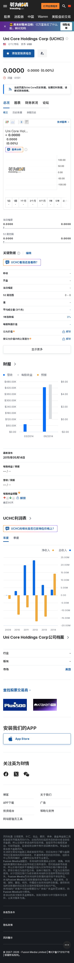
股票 (7, 17)
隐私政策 (8, 924)
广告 (43, 802)
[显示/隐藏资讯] (26, 122)
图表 (17, 103)
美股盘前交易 (61, 17)
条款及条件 (9, 912)
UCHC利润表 (14, 518)
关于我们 (45, 794)
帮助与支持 (47, 810)
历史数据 (17, 112)
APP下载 (8, 802)
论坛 (46, 103)
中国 (31, 17)
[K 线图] (7, 122)
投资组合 (8, 810)
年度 (6, 537)
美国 (68, 669)
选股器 (19, 17)
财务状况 (31, 103)
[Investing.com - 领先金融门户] (19, 6)
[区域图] (12, 122)
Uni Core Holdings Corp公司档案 (33, 637)
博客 (6, 794)
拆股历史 (31, 112)
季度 (16, 537)
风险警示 (8, 937)
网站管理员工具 (12, 819)
